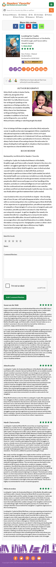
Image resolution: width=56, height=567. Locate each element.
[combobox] (28, 10)
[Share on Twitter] (22, 26)
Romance (31, 17)
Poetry (40, 17)
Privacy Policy (37, 562)
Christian (39, 15)
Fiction (49, 15)
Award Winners (11, 15)
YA (32, 15)
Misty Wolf (28, 46)
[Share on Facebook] (15, 26)
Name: (6, 246)
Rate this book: (9, 236)
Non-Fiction (19, 17)
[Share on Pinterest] (28, 26)
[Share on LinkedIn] (35, 26)
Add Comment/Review (15, 297)
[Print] (41, 26)
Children (23, 15)
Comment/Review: (10, 254)
